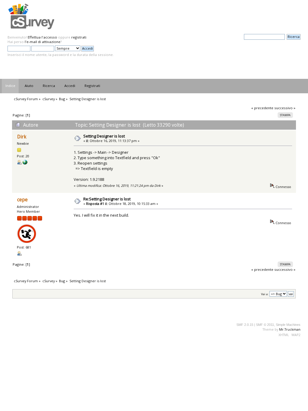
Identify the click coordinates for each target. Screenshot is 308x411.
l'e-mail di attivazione (42, 41)
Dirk (21, 137)
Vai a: (265, 294)
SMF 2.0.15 (244, 324)
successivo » (284, 108)
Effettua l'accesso (42, 37)
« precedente (262, 108)
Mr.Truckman (289, 329)
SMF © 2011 (265, 324)
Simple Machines (288, 324)
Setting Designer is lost (104, 136)
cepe (22, 199)
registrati (78, 37)
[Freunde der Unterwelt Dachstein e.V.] (25, 163)
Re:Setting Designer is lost (107, 199)
